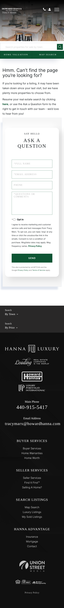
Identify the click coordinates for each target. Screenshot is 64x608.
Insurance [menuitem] (32, 536)
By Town (10, 314)
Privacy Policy (35, 246)
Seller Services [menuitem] (32, 477)
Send (32, 258)
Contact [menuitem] (32, 546)
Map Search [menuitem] (32, 507)
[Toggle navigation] (57, 9)
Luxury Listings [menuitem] (32, 512)
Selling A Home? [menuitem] (32, 487)
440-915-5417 (45, 9)
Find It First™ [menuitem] (32, 482)
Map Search (48, 54)
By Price (10, 327)
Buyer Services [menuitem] (32, 448)
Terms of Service (38, 270)
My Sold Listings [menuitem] (32, 516)
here (5, 104)
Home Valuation (16, 54)
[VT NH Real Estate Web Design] (32, 566)
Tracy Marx (9, 12)
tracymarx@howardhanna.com (32, 421)
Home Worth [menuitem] (32, 458)
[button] (60, 47)
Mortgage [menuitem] (32, 541)
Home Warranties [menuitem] (32, 453)
